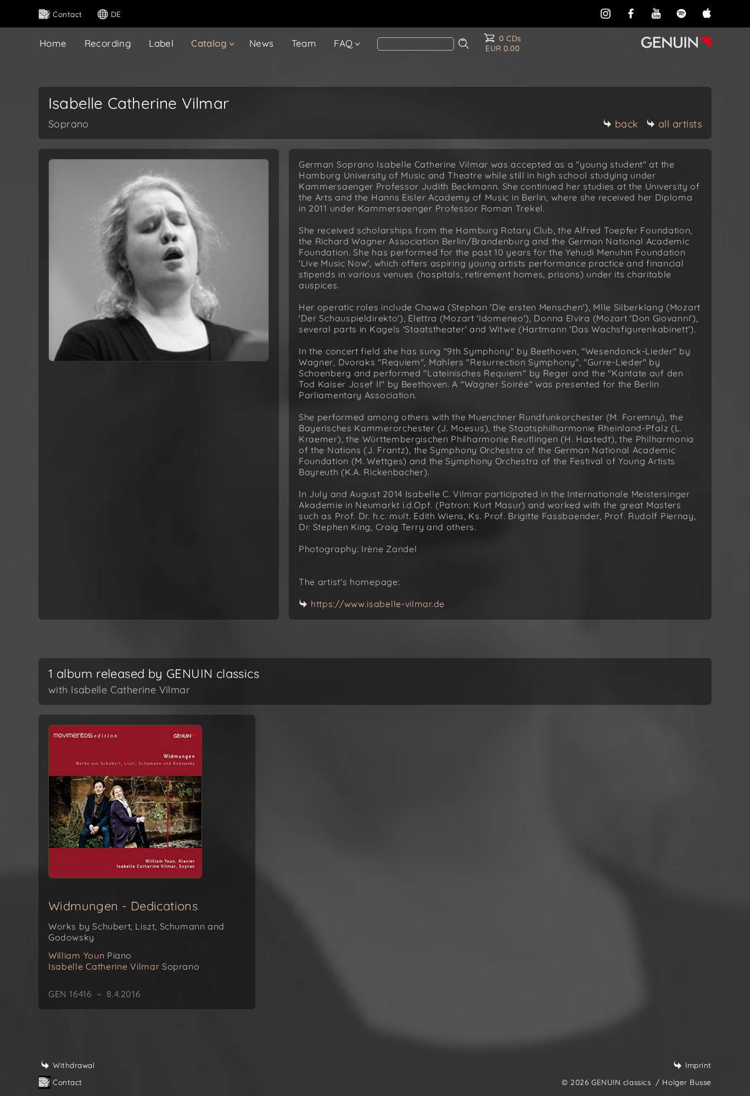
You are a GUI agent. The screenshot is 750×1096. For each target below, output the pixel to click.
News (261, 43)
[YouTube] (656, 12)
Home (53, 43)
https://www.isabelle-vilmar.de (378, 603)
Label (161, 43)
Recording (108, 43)
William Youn (90, 955)
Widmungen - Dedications (123, 906)
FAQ (343, 43)
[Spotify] (681, 12)
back (627, 124)
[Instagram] (605, 12)
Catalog (209, 43)
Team (304, 43)
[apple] (706, 12)
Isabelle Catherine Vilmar (123, 966)
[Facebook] (630, 12)
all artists (680, 124)
